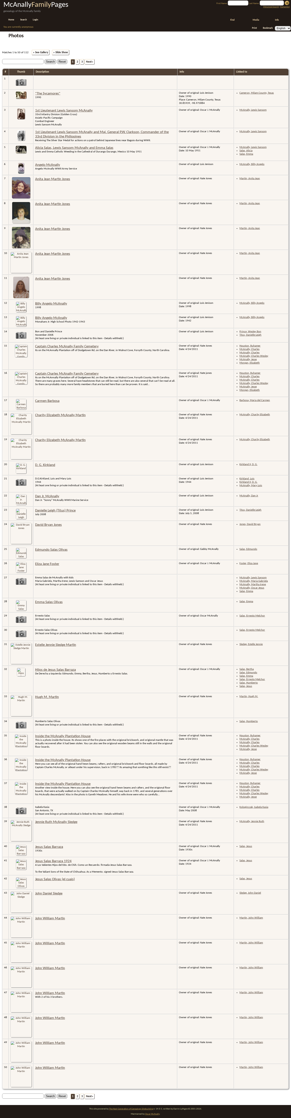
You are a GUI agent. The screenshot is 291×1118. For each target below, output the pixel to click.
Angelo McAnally (47, 165)
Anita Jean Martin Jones (52, 179)
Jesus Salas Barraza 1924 (53, 861)
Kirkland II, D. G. (248, 464)
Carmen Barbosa (47, 401)
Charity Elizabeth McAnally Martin (60, 415)
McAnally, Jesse (248, 359)
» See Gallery (40, 52)
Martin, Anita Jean (249, 178)
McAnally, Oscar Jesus (251, 587)
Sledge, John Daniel (250, 893)
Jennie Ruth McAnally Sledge (56, 822)
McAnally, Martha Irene (252, 584)
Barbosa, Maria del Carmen (254, 400)
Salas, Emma (246, 154)
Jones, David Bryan (250, 524)
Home (11, 20)
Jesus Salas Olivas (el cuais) (55, 879)
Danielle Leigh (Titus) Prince (55, 510)
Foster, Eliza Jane (248, 563)
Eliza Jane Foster (47, 564)
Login (35, 20)
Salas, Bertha (246, 669)
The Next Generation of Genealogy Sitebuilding (131, 1109)
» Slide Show (60, 52)
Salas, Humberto (248, 682)
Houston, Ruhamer (250, 345)
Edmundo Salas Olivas (51, 550)
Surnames (285, 7)
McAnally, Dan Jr (248, 495)
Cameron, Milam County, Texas (256, 93)
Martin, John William (251, 917)
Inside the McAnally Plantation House (63, 736)
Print (254, 28)
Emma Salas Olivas (49, 602)
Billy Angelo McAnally (51, 303)
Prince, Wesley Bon (250, 331)
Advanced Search (271, 7)
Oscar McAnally (152, 1114)
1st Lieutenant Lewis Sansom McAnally (64, 110)
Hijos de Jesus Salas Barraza (55, 670)
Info (277, 20)
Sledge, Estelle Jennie (251, 644)
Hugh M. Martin (47, 697)
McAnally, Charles (249, 349)
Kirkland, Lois (246, 478)
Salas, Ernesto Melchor (252, 615)
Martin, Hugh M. (248, 696)
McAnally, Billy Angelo (251, 164)
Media (256, 20)
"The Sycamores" (47, 93)
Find (232, 20)
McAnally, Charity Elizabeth (254, 414)
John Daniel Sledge (48, 893)
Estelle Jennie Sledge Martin (55, 645)
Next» (89, 61)
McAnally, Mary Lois (250, 485)
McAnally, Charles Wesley (253, 356)
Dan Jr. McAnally (47, 496)
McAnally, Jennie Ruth (251, 821)
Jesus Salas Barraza (49, 847)
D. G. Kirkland (45, 465)
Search (23, 20)
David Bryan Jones (48, 525)
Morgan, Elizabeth (249, 362)
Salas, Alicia (245, 150)
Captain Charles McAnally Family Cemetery (67, 346)
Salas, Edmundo (248, 549)
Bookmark (268, 28)
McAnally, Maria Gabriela (253, 581)
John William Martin (50, 918)
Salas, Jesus (245, 686)
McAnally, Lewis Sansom (253, 110)
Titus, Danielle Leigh (250, 335)
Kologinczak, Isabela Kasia (253, 807)
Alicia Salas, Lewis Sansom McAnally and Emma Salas (74, 148)
